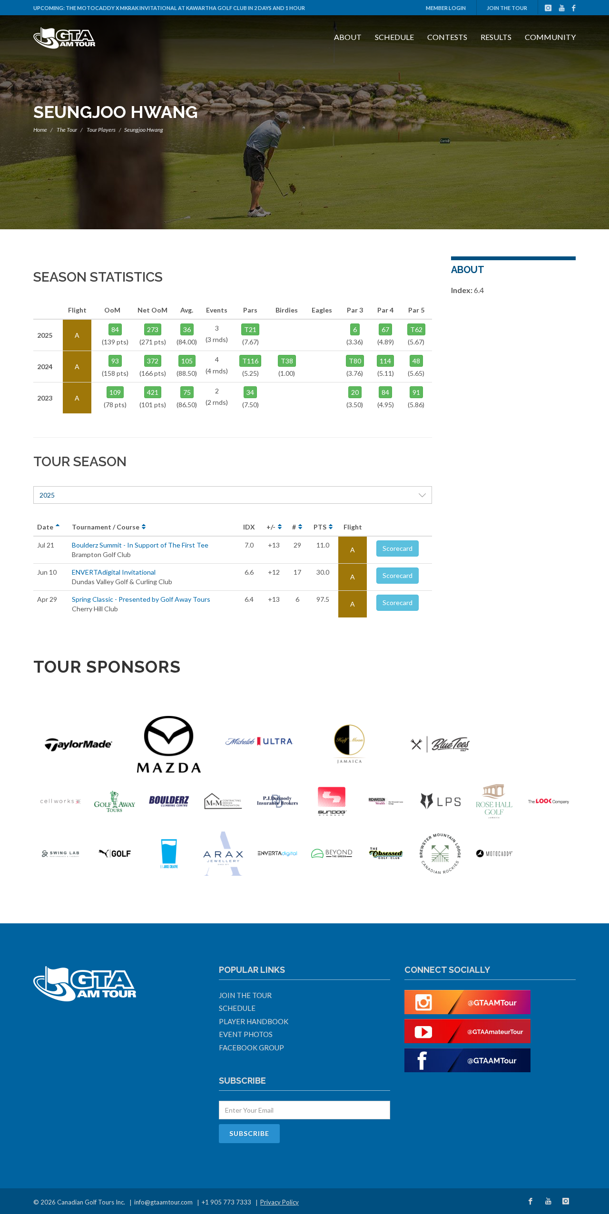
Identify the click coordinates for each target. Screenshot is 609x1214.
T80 (355, 361)
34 (250, 392)
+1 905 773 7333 (226, 1202)
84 (115, 329)
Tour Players (101, 129)
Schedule (394, 36)
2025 (47, 495)
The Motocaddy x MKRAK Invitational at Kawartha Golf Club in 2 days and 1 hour (185, 8)
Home (40, 129)
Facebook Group (251, 1047)
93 (115, 361)
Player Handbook (253, 1021)
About (348, 36)
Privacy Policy (279, 1202)
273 (152, 329)
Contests (447, 36)
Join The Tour (507, 8)
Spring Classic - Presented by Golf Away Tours (141, 599)
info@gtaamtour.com (163, 1202)
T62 (416, 329)
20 (355, 392)
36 (187, 329)
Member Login (446, 8)
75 (187, 392)
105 (187, 361)
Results (496, 36)
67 (385, 329)
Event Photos (246, 1034)
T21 (250, 329)
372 (152, 361)
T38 (287, 361)
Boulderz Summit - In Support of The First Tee (140, 545)
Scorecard (398, 548)
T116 (250, 361)
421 (152, 392)
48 (416, 361)
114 (385, 361)
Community (550, 36)
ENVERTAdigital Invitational (114, 572)
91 (416, 392)
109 (115, 392)
